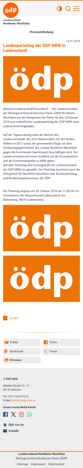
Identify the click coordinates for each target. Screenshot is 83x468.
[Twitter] (13, 414)
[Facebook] (5, 414)
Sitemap (22, 464)
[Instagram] (21, 414)
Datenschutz (56, 464)
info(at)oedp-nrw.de (24, 400)
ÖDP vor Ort (16, 425)
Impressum (38, 464)
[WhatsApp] (29, 414)
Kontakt (14, 431)
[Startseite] (11, 10)
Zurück (14, 318)
